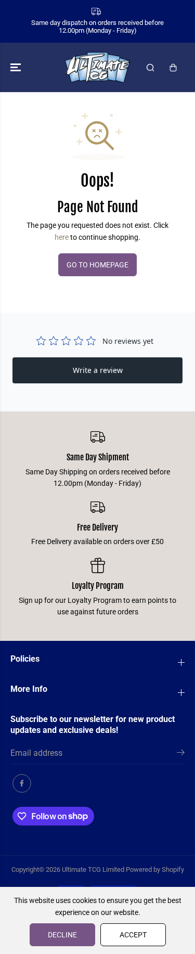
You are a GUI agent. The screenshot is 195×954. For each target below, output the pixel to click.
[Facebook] (21, 783)
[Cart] (173, 67)
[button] (16, 67)
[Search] (150, 67)
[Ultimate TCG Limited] (97, 67)
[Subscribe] (181, 754)
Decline (62, 935)
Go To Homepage (97, 265)
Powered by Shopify (155, 869)
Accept (133, 935)
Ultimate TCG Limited (93, 869)
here (62, 237)
